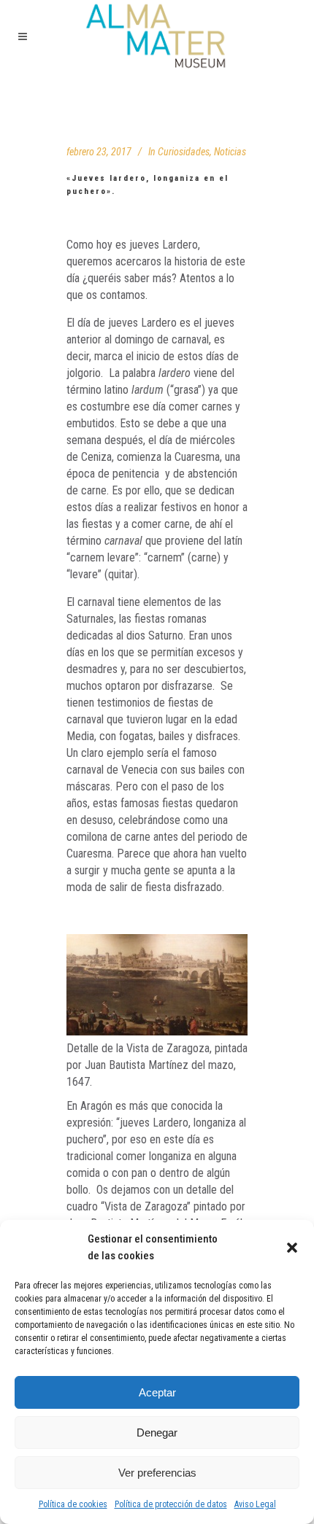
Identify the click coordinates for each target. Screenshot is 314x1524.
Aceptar (157, 1392)
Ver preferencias (157, 1472)
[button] (292, 1247)
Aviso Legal (255, 1504)
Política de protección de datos (171, 1504)
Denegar (157, 1432)
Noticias (230, 152)
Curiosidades (184, 152)
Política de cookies (73, 1504)
